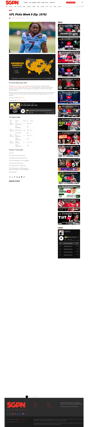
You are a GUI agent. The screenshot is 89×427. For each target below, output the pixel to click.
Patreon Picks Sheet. (22, 100)
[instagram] (12, 414)
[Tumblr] (17, 177)
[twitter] (10, 414)
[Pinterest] (14, 177)
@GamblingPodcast (19, 86)
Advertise (36, 404)
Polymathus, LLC (19, 422)
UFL (10, 10)
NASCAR (29, 6)
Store (48, 405)
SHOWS (25, 2)
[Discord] (82, 6)
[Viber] (21, 177)
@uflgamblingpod (13, 87)
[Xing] (24, 177)
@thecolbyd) (28, 87)
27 (35, 396)
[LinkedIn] (19, 177)
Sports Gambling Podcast (18, 18)
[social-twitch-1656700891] (20, 414)
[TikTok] (79, 6)
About (35, 402)
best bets (21, 97)
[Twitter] (75, 6)
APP (30, 2)
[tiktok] (25, 414)
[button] (82, 2)
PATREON (34, 2)
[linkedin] (18, 414)
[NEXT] (38, 397)
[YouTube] (81, 6)
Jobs (35, 405)
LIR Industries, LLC (22, 419)
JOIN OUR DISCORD (71, 2)
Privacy (35, 406)
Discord (49, 404)
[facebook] (7, 414)
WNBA (34, 6)
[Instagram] (77, 6)
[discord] (23, 414)
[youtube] (15, 414)
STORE (42, 2)
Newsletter (49, 406)
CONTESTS (52, 2)
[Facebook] (9, 177)
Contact (49, 402)
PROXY (38, 2)
